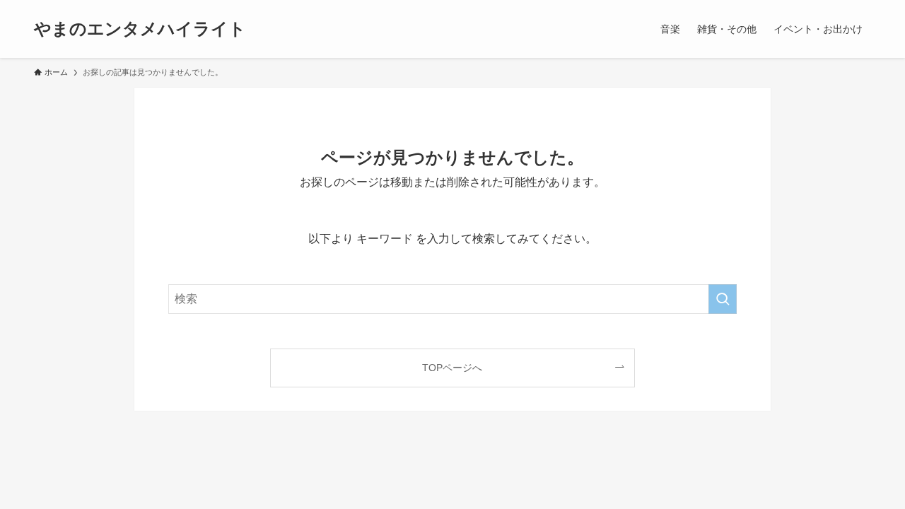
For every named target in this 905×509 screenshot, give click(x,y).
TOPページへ (452, 367)
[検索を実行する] (722, 299)
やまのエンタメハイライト (140, 29)
